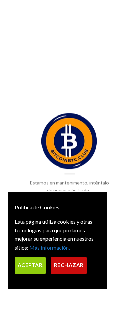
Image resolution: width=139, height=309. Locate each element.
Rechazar (69, 265)
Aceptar (30, 265)
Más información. (49, 247)
